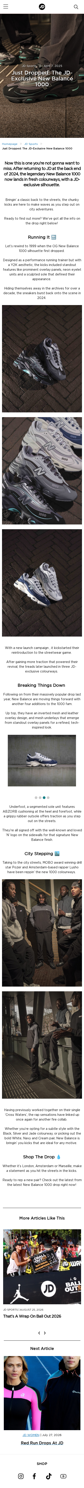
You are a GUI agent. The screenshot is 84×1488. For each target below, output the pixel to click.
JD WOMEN (31, 1435)
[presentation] (39, 1330)
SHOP (42, 1464)
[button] (36, 797)
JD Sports (29, 66)
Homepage (9, 144)
